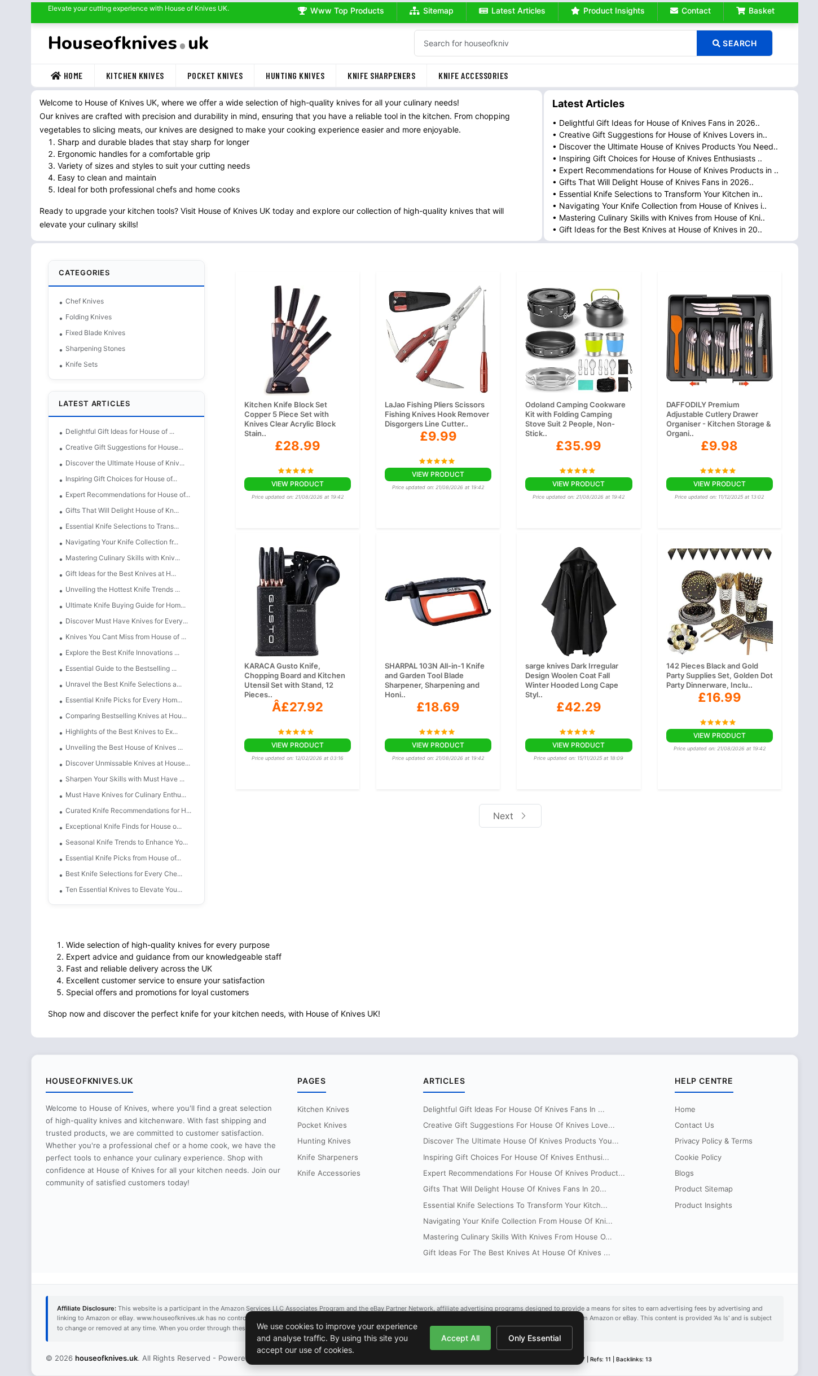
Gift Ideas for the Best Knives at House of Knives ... (516, 1252)
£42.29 (578, 707)
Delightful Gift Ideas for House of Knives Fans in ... (514, 1109)
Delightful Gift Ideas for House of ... (119, 431)
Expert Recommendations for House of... (127, 494)
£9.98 (719, 445)
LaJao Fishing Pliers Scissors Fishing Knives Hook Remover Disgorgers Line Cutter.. (437, 414)
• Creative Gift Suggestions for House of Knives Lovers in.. (659, 134)
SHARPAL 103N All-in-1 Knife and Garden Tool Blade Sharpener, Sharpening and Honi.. (435, 680)
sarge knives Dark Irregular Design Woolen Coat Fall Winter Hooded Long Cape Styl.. (571, 680)
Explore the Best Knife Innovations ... (122, 652)
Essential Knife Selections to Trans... (122, 526)
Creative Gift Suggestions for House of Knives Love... (519, 1124)
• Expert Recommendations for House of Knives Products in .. (665, 170)
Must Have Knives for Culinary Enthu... (125, 794)
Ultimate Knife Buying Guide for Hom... (125, 605)
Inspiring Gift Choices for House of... (121, 478)
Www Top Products (347, 10)
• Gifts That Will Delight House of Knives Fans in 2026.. (653, 182)
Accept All (460, 1338)
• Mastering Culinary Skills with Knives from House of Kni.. (658, 217)
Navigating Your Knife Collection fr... (121, 542)
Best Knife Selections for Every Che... (123, 873)
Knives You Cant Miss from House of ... (125, 636)
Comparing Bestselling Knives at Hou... (126, 715)
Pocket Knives (215, 75)
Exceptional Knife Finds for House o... (123, 826)
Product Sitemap (704, 1188)
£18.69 (438, 707)
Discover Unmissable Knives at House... (127, 763)
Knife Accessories (473, 75)
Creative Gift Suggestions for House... (124, 447)
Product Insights (614, 10)
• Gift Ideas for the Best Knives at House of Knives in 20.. (657, 229)
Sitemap (438, 10)
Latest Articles (518, 10)
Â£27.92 (297, 707)
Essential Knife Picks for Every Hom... (123, 700)
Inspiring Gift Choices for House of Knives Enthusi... (516, 1157)
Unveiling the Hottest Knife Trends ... (122, 589)
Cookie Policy (698, 1157)
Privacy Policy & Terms (714, 1140)
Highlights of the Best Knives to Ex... (121, 731)
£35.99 (578, 445)
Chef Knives (84, 301)
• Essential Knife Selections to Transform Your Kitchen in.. (657, 194)
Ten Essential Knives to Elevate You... (123, 889)
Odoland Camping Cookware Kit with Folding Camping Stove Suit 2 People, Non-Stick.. (575, 419)
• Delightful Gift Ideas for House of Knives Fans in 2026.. (656, 123)
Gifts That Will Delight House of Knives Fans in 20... (514, 1188)
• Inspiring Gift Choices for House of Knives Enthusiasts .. (657, 158)
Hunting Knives (295, 75)
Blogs (684, 1172)
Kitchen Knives (135, 75)
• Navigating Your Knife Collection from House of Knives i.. (659, 205)
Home (73, 75)
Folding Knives (88, 317)
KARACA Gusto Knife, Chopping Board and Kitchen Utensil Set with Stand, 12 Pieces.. (294, 680)
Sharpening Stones (95, 348)
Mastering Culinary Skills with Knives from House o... (517, 1236)
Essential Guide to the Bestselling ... (121, 668)
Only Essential (534, 1338)
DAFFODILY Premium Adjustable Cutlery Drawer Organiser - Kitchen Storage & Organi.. (718, 419)
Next (504, 815)
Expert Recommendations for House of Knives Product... (524, 1172)
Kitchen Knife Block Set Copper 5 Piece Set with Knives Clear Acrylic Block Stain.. (290, 419)
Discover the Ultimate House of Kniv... (124, 463)
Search (739, 43)
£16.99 (719, 697)
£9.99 (438, 436)
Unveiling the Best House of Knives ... (124, 747)
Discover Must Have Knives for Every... (126, 621)
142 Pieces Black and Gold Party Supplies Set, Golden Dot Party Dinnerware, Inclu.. (719, 675)
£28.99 (297, 445)
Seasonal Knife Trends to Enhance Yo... (126, 842)
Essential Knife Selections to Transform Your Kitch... (515, 1205)
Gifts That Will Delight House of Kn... (122, 510)
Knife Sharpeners (381, 75)
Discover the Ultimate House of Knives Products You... (521, 1140)
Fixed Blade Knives (95, 332)
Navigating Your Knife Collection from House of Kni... (518, 1220)
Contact (696, 10)
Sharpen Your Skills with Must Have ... (124, 779)
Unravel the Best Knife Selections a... (123, 684)
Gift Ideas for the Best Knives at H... (120, 573)
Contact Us (694, 1124)
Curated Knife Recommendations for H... (128, 810)
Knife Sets (81, 364)
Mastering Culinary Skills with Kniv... (122, 557)
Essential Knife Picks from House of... (123, 858)
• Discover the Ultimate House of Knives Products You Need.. (665, 146)
